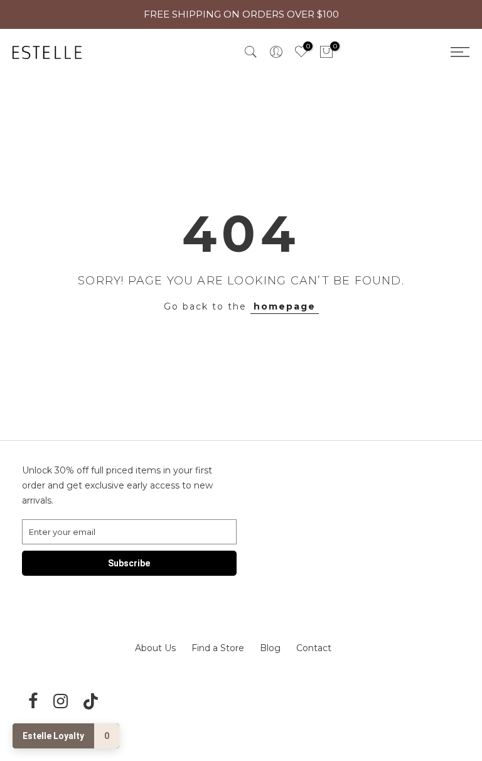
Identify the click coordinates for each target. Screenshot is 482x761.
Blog (270, 648)
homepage (285, 306)
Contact (313, 648)
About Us (155, 648)
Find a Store (217, 648)
